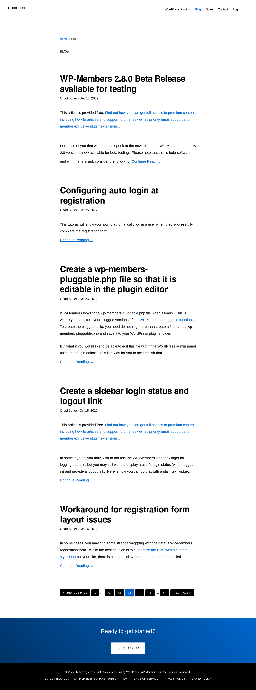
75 (151, 591)
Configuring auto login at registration (109, 195)
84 (166, 591)
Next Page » (182, 591)
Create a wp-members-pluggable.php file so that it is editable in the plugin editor (118, 279)
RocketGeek (19, 8)
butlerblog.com (84, 672)
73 (131, 591)
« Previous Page (75, 591)
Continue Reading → (148, 161)
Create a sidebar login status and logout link (124, 395)
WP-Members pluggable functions (167, 320)
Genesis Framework (179, 672)
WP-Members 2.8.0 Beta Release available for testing (122, 83)
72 (121, 591)
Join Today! (128, 648)
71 (110, 591)
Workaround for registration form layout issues (124, 514)
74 (141, 591)
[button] (246, 6)
